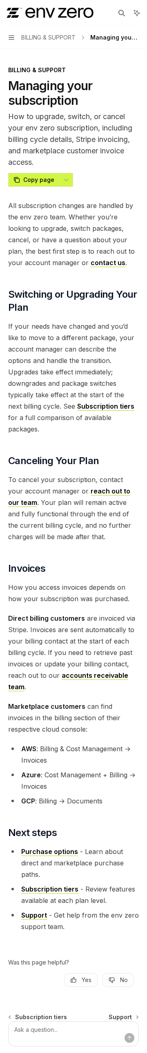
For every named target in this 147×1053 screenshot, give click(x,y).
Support (34, 915)
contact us (108, 263)
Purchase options (49, 851)
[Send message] (129, 1038)
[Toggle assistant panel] (136, 13)
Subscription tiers (105, 406)
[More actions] (66, 180)
